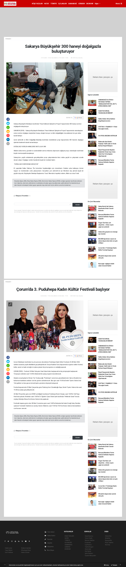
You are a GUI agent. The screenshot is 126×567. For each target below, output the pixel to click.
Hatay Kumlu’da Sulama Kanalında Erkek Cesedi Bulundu (105, 208)
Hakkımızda (8, 548)
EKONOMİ (89, 4)
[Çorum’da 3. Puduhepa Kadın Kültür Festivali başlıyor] (44, 326)
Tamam (114, 565)
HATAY (46, 4)
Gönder (77, 204)
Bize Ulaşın (50, 550)
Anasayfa (8, 38)
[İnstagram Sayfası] (12, 541)
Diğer (97, 4)
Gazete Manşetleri (90, 555)
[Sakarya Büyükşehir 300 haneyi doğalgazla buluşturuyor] (44, 88)
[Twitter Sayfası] (9, 541)
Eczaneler (88, 542)
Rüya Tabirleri (109, 542)
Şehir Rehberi (89, 553)
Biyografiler (108, 540)
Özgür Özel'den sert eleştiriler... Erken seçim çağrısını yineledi (106, 225)
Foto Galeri (51, 532)
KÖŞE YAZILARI (37, 4)
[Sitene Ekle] (30, 541)
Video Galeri (51, 535)
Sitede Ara (108, 536)
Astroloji (107, 544)
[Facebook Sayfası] (6, 541)
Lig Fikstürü (88, 544)
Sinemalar (88, 549)
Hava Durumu (89, 536)
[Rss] (23, 541)
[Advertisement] (63, 22)
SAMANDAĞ (72, 4)
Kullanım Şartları (26, 548)
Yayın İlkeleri (8, 550)
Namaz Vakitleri (89, 540)
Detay (107, 565)
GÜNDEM (81, 4)
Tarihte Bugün (89, 547)
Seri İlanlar (88, 551)
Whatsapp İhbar (26, 550)
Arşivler (49, 543)
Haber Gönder (25, 552)
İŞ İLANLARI (62, 4)
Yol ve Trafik (88, 538)
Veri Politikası (9, 552)
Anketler (107, 538)
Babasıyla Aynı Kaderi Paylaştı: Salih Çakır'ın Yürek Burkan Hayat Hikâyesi (107, 144)
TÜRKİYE (53, 4)
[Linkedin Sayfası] (19, 541)
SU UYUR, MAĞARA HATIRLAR (107, 135)
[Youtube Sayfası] (16, 541)
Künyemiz (50, 546)
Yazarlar (49, 539)
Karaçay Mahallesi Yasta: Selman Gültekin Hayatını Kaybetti (106, 162)
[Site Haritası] (26, 541)
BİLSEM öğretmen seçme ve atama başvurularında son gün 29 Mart (108, 241)
